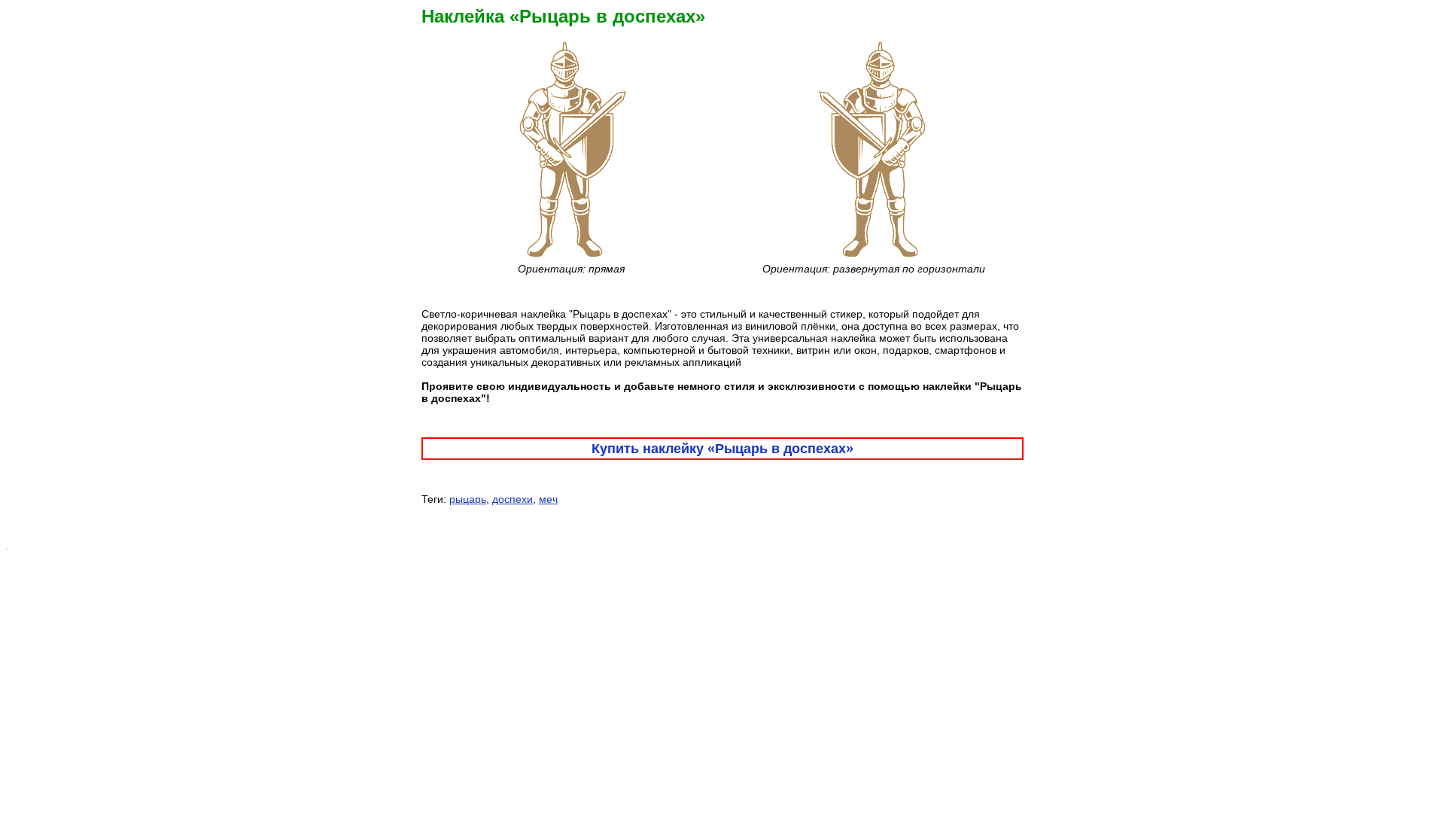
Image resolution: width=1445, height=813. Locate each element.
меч (548, 499)
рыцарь (467, 499)
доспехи (512, 499)
